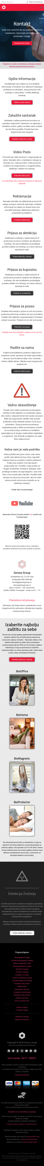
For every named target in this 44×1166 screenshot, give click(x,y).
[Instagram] (22, 1051)
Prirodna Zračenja (22, 972)
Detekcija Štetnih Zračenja (22, 966)
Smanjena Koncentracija (22, 992)
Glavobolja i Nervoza (22, 989)
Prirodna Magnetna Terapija (22, 981)
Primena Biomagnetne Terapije (22, 960)
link (31, 514)
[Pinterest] (35, 1051)
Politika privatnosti (22, 1075)
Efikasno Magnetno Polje (22, 963)
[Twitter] (13, 1051)
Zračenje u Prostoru (22, 975)
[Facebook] (9, 1051)
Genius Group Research (29, 1139)
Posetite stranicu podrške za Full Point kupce (22, 1124)
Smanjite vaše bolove (22, 984)
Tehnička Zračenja (22, 969)
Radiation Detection (22, 1020)
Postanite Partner (22, 1010)
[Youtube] (26, 1051)
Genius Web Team (33, 1136)
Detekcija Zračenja (22, 1017)
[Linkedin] (31, 1051)
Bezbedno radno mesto (22, 995)
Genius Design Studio (30, 1142)
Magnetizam (22, 986)
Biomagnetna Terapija (22, 958)
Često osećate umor (22, 1001)
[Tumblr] (18, 1051)
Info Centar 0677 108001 (22, 1058)
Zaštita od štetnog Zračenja (22, 978)
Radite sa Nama (22, 1007)
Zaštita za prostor (22, 998)
